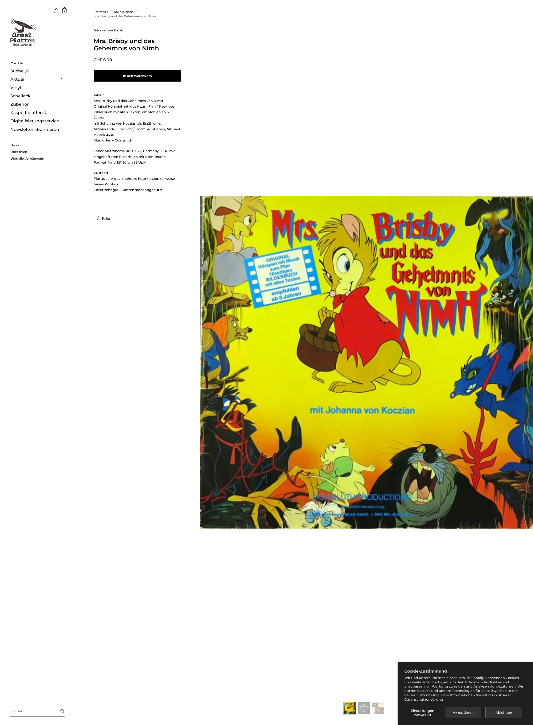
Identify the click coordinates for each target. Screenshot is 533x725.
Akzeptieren (463, 713)
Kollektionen (123, 12)
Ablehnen (504, 713)
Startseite (101, 12)
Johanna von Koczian (110, 30)
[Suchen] (62, 711)
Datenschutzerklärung (423, 699)
